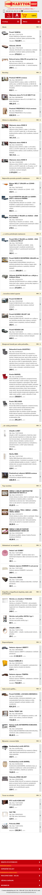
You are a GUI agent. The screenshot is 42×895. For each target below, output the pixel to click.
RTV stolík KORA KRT (17, 800)
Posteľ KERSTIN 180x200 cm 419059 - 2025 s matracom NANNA (23, 197)
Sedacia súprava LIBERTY (18, 647)
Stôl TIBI (12, 812)
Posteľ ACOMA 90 (15, 299)
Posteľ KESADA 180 (16, 329)
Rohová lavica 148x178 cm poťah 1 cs (23, 59)
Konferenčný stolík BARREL (19, 761)
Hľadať (9, 16)
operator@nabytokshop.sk (31, 11)
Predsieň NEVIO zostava (18, 78)
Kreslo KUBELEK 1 (16, 661)
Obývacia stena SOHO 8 (18, 125)
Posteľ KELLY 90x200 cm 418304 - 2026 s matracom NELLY (23, 240)
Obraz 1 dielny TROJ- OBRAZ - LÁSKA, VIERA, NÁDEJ (23, 511)
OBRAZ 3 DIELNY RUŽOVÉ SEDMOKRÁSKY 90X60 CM (19, 530)
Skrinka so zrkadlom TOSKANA (20, 599)
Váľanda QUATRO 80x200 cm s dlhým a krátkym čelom (23, 276)
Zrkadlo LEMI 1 (14, 628)
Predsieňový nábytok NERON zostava (23, 473)
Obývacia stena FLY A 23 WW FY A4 (22, 95)
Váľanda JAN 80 (15, 46)
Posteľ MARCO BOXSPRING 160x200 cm (24, 258)
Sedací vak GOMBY (16, 550)
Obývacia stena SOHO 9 (18, 160)
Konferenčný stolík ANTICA (19, 746)
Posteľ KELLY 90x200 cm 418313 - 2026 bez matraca (23, 216)
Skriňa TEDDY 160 (15, 711)
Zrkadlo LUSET (14, 431)
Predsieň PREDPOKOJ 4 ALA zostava (22, 108)
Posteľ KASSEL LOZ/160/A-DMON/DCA (23, 694)
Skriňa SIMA (13, 454)
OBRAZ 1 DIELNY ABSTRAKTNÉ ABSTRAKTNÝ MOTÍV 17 (21, 492)
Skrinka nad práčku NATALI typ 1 (21, 616)
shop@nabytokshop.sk (13, 892)
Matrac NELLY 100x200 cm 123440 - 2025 (22, 184)
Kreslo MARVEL (15, 374)
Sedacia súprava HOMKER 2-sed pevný (23, 566)
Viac (37, 27)
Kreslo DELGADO (15, 401)
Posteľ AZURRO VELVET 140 (19, 314)
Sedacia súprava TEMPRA (18, 674)
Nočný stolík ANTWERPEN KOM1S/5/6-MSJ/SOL (23, 725)
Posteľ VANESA (14, 32)
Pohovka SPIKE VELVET (18, 777)
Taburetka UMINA (15, 577)
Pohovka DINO (14, 823)
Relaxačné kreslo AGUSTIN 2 (19, 349)
